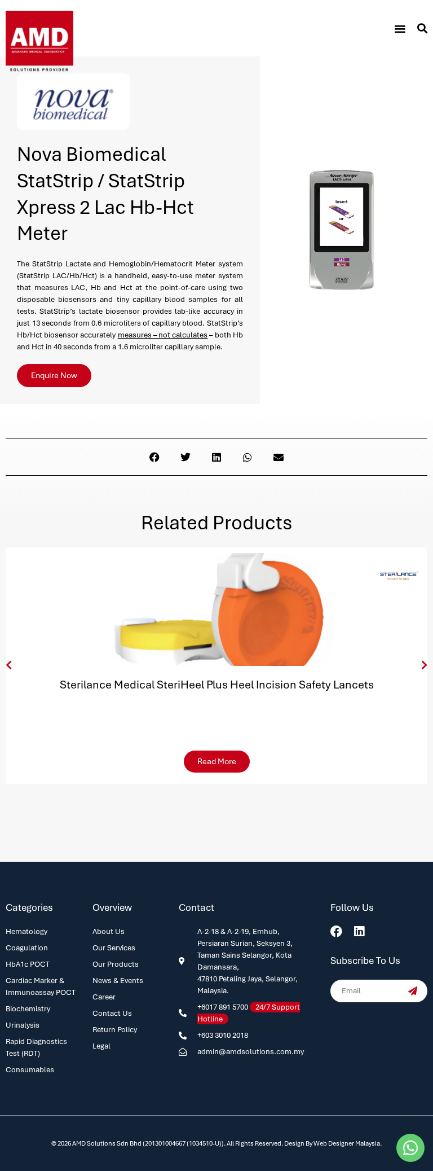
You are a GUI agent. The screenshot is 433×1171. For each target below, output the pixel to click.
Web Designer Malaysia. (347, 1143)
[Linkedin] (359, 931)
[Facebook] (336, 931)
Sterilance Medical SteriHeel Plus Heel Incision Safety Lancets (217, 684)
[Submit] (412, 991)
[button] (400, 28)
